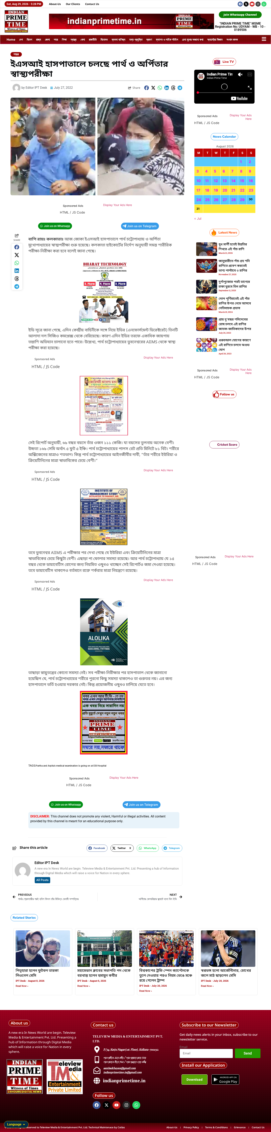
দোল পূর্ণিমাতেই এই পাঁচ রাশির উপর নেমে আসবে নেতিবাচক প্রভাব (235, 304)
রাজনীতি (93, 39)
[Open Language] (24, 1124)
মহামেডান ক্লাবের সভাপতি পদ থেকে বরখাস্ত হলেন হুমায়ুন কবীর (104, 973)
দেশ (21, 39)
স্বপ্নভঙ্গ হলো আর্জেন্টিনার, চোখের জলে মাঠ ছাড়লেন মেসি (226, 973)
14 (233, 181)
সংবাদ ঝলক (232, 39)
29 (242, 200)
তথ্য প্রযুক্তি (135, 39)
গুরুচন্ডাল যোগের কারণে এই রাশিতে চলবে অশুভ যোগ (235, 345)
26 (216, 200)
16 (251, 181)
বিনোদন (104, 39)
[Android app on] (216, 1079)
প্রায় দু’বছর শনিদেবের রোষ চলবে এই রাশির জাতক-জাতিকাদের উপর (235, 324)
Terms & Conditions (216, 1127)
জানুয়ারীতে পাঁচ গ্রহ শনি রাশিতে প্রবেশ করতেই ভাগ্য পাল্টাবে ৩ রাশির (234, 266)
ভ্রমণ (149, 39)
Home (11, 39)
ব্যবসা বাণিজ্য (118, 39)
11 (207, 181)
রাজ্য (38, 39)
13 (225, 181)
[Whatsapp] (263, 4)
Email (183, 1047)
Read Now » (22, 986)
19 (216, 190)
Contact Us (92, 4)
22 (242, 190)
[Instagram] (258, 4)
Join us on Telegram (142, 226)
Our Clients (73, 4)
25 (207, 200)
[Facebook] (240, 4)
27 (225, 200)
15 (242, 181)
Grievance (240, 1127)
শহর (56, 39)
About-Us (55, 4)
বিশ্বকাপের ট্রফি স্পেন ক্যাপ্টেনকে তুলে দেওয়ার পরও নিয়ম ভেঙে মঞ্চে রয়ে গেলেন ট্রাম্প (165, 975)
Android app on (228, 1077)
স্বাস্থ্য (74, 39)
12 (216, 181)
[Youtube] (252, 4)
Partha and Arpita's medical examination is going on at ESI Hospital (71, 765)
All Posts (42, 880)
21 (233, 190)
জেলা (47, 39)
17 (198, 190)
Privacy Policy (191, 1127)
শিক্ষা (64, 39)
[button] (146, 87)
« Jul (197, 218)
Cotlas (121, 1127)
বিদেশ (29, 39)
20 (225, 190)
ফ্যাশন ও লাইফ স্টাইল (167, 39)
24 (198, 200)
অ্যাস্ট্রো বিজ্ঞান (215, 39)
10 (198, 181)
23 (251, 190)
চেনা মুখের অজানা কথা (192, 39)
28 (233, 200)
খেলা (83, 39)
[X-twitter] (246, 4)
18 (207, 190)
